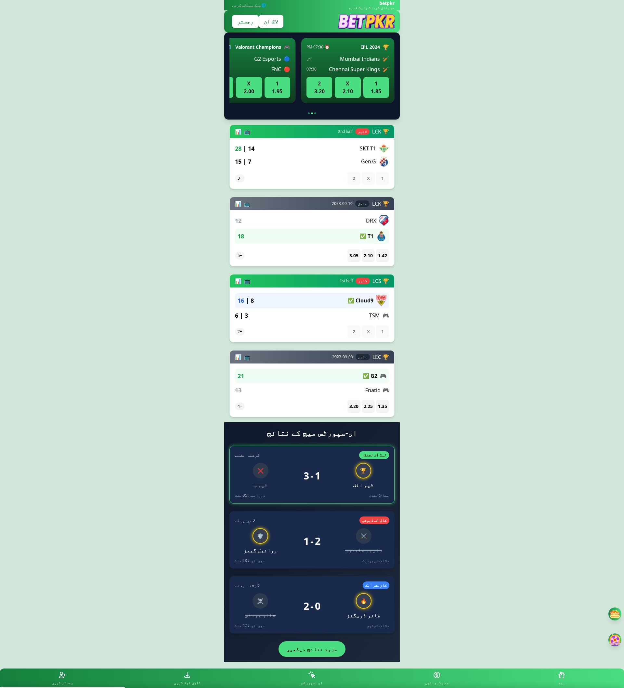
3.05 (353, 255)
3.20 (353, 406)
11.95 (277, 87)
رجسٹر (245, 21)
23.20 (319, 87)
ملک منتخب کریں (246, 5)
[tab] (315, 113)
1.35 (382, 406)
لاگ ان (271, 21)
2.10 (368, 255)
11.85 (376, 87)
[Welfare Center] (614, 613)
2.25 (368, 406)
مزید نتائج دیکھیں (312, 649)
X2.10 (348, 87)
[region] (312, 73)
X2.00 (249, 87)
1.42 (382, 255)
